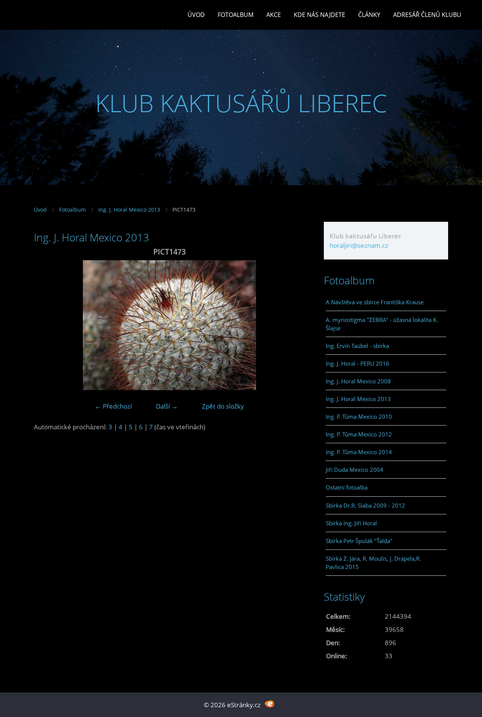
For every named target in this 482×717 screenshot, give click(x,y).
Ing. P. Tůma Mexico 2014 (359, 452)
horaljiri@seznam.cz (358, 245)
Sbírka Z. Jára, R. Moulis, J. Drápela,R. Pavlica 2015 (373, 563)
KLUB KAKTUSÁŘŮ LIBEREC (241, 103)
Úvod (196, 15)
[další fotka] (292, 325)
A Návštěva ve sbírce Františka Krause (375, 302)
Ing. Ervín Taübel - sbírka (357, 345)
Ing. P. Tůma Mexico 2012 (359, 434)
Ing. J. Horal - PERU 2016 (357, 363)
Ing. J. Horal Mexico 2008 (358, 381)
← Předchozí (113, 406)
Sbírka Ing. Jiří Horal (351, 523)
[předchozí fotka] (46, 325)
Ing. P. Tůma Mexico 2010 (359, 416)
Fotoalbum (235, 15)
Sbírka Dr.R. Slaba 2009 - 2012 (365, 505)
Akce (273, 15)
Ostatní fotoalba (347, 487)
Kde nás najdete (319, 15)
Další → (167, 406)
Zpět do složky (223, 406)
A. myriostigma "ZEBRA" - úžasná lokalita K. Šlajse (382, 324)
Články (369, 15)
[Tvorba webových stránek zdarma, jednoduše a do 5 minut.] (269, 704)
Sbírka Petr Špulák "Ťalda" (359, 541)
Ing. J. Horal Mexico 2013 (129, 209)
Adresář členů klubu (427, 15)
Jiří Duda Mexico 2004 (354, 469)
